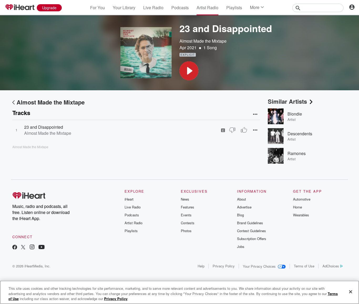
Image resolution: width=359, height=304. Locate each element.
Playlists (234, 7)
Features (187, 207)
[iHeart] (19, 7)
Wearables (301, 214)
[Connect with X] (23, 248)
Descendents (300, 134)
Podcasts (180, 7)
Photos (186, 230)
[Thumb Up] (244, 130)
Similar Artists (287, 101)
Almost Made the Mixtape (203, 41)
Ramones (297, 153)
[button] (189, 70)
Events (186, 214)
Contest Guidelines (251, 230)
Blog (240, 214)
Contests (187, 222)
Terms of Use (304, 265)
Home (297, 207)
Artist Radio (207, 7)
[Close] (350, 291)
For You (97, 7)
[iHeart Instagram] (32, 248)
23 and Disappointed (43, 127)
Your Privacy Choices (259, 266)
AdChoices (330, 265)
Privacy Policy (224, 265)
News (185, 199)
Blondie (295, 114)
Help (201, 265)
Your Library (124, 7)
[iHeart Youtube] (41, 248)
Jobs (240, 246)
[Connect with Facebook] (14, 248)
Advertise (244, 207)
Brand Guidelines (250, 222)
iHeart (129, 199)
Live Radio (153, 7)
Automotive (301, 199)
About (241, 199)
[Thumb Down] (232, 130)
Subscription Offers (251, 238)
